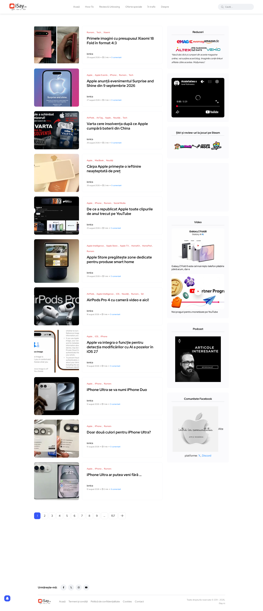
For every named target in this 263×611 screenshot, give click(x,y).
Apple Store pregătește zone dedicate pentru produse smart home (119, 259)
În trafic (151, 6)
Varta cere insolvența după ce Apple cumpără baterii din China (117, 126)
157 (113, 515)
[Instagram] (79, 587)
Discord (206, 455)
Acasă (76, 6)
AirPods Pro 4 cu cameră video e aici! (118, 300)
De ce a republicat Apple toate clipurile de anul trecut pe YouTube (120, 211)
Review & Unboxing (109, 6)
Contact (139, 601)
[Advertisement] (99, 545)
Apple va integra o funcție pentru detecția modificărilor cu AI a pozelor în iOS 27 (120, 347)
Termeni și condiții (78, 601)
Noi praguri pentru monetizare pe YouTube (195, 312)
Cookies (127, 601)
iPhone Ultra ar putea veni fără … (114, 474)
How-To (89, 6)
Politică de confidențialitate (105, 601)
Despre (165, 6)
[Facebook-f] (63, 587)
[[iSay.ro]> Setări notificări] (7, 598)
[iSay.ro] (18, 7)
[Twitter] (71, 587)
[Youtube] (86, 587)
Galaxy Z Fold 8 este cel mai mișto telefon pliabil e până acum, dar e (198, 268)
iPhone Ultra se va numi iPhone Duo (117, 389)
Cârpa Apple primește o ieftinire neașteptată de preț (114, 168)
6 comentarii (116, 489)
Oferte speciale (133, 6)
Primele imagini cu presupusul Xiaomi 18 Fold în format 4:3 (120, 40)
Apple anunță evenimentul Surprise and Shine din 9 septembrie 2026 (120, 83)
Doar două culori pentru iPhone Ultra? (119, 432)
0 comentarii (116, 57)
